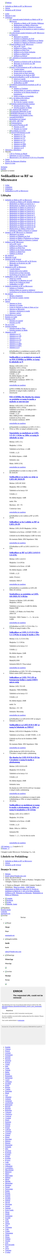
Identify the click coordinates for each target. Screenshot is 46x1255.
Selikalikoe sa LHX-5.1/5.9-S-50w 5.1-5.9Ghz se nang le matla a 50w (24, 633)
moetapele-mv (5, 913)
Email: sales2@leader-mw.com (15, 876)
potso (11, 385)
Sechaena (4, 167)
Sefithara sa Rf (10, 893)
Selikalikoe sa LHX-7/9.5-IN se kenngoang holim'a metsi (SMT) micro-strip (23, 679)
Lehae (7, 185)
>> (12, 846)
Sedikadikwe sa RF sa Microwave (16, 191)
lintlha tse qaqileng (19, 385)
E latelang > (7, 846)
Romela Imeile (6, 910)
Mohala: (8, 874)
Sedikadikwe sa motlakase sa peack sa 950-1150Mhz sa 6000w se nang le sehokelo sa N (24, 359)
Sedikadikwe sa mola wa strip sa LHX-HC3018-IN (23, 478)
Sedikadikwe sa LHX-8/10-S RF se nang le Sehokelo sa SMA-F (24, 726)
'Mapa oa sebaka (19, 887)
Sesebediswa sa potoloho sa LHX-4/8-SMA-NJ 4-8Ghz (24, 595)
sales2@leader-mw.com (13, 951)
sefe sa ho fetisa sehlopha (30, 891)
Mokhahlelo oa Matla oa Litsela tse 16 (18, 889)
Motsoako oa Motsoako (24, 893)
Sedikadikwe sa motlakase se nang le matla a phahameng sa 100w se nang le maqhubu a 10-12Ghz (24, 807)
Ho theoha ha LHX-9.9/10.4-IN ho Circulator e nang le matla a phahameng (24, 759)
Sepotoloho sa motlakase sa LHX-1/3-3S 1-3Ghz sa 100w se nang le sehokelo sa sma (24, 435)
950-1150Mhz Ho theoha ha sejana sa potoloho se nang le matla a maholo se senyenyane (24, 399)
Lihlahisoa (8, 187)
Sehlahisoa (8, 189)
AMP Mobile (30, 887)
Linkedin (4, 912)
